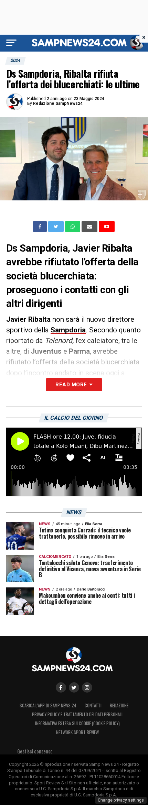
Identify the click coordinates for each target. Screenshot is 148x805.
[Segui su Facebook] (61, 687)
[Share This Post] (73, 226)
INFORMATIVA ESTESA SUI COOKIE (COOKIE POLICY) (77, 723)
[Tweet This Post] (56, 226)
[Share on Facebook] (40, 226)
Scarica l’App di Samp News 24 (48, 705)
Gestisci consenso (35, 751)
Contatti (93, 705)
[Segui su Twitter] (74, 687)
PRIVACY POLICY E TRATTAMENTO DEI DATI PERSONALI (77, 714)
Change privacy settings (121, 800)
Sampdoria (68, 330)
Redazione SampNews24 (58, 103)
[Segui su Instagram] (87, 687)
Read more (71, 385)
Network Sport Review (77, 732)
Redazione (119, 705)
